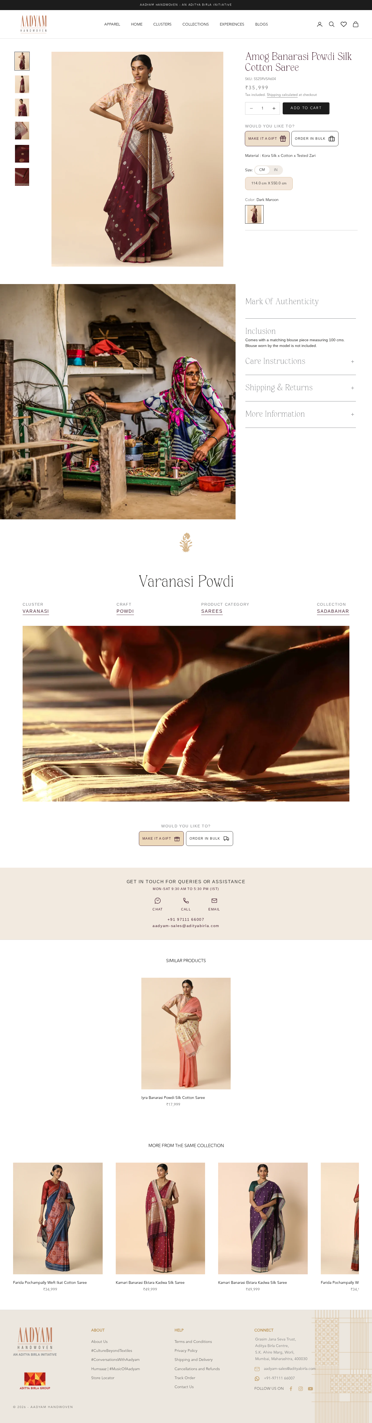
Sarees (212, 611)
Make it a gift (262, 139)
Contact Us (184, 1387)
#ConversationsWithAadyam (115, 1360)
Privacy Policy (186, 1351)
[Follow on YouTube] (310, 1388)
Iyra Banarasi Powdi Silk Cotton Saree (173, 1098)
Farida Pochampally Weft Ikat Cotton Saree (50, 1282)
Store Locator (102, 1378)
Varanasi (36, 611)
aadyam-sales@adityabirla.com (186, 926)
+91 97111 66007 (185, 919)
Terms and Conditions (193, 1342)
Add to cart (306, 108)
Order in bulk (310, 139)
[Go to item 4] (22, 130)
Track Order (185, 1378)
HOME (136, 24)
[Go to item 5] (22, 153)
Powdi (125, 611)
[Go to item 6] (22, 176)
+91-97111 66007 (279, 1378)
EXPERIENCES (232, 24)
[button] (300, 361)
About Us (99, 1342)
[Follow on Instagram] (300, 1388)
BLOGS (261, 24)
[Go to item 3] (22, 107)
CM (262, 170)
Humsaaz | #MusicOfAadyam (115, 1369)
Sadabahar (333, 611)
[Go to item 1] (22, 61)
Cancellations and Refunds (197, 1369)
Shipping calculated (282, 94)
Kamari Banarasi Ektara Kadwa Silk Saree (150, 1282)
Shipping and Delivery (194, 1360)
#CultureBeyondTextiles (111, 1351)
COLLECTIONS (195, 24)
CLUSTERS (162, 24)
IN (276, 170)
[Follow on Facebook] (291, 1388)
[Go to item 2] (22, 84)
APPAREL (112, 24)
